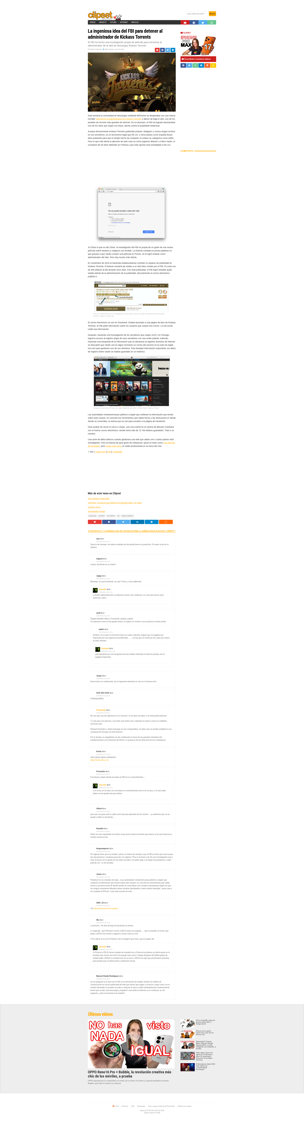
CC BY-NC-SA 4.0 (152, 1110)
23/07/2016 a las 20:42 (103, 877)
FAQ (132, 1106)
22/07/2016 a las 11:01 (103, 541)
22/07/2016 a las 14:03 (103, 615)
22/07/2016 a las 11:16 (103, 561)
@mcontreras (109, 49)
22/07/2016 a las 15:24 (103, 678)
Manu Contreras (96, 49)
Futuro (113, 22)
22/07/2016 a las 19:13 (103, 713)
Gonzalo (102, 589)
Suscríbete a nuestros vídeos (197, 59)
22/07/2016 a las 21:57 (103, 774)
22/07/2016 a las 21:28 (103, 754)
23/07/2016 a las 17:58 (105, 632)
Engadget (117, 452)
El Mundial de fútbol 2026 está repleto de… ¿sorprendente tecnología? (205, 1066)
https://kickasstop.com (99, 760)
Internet (124, 22)
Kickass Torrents (127, 516)
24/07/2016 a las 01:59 (103, 905)
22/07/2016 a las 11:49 (103, 578)
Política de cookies (185, 1106)
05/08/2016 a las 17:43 (105, 592)
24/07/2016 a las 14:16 (103, 979)
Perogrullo (101, 710)
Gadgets (103, 22)
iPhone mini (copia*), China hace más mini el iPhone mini (205, 1032)
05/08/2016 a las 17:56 (108, 651)
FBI (118, 516)
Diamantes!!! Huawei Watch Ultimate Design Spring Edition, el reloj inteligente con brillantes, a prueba (206, 1045)
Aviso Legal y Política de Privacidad (161, 1106)
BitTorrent (111, 516)
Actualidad (92, 516)
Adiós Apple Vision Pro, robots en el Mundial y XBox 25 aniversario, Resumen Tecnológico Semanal (204, 1056)
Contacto (124, 1106)
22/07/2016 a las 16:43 (103, 695)
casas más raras (113, 446)
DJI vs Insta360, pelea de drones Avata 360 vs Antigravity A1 (205, 1022)
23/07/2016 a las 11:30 (103, 851)
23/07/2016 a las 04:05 (103, 811)
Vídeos (92, 22)
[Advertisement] (131, 5)
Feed (116, 1106)
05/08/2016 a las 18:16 (105, 787)
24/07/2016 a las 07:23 (103, 922)
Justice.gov (100, 452)
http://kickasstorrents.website (106, 908)
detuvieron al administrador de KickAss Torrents (118, 119)
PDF (109, 452)
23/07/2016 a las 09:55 (103, 831)
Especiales (141, 1106)
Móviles (134, 22)
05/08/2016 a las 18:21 (105, 949)
